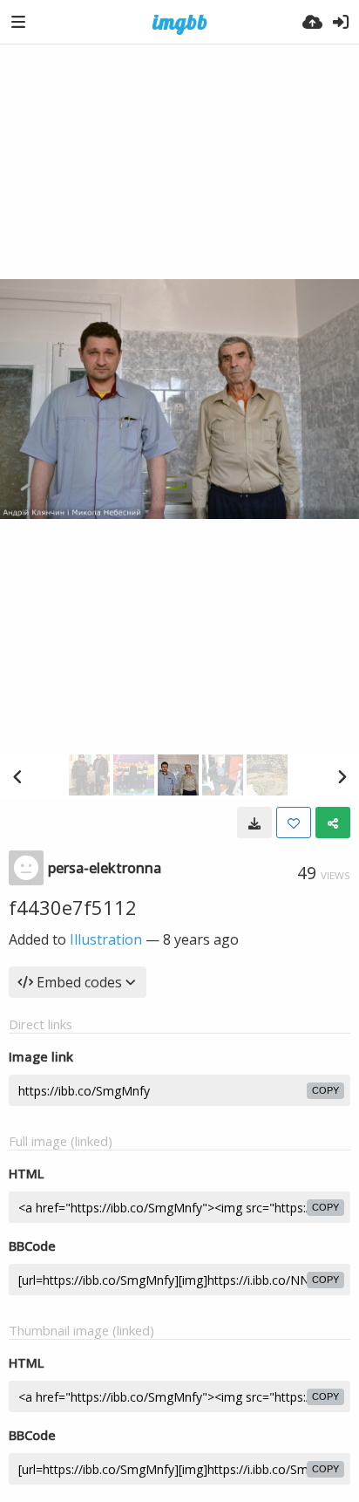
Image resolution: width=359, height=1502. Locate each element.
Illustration (106, 939)
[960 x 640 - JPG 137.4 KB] (254, 822)
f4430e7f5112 (73, 907)
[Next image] (341, 776)
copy (325, 1090)
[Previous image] (17, 776)
